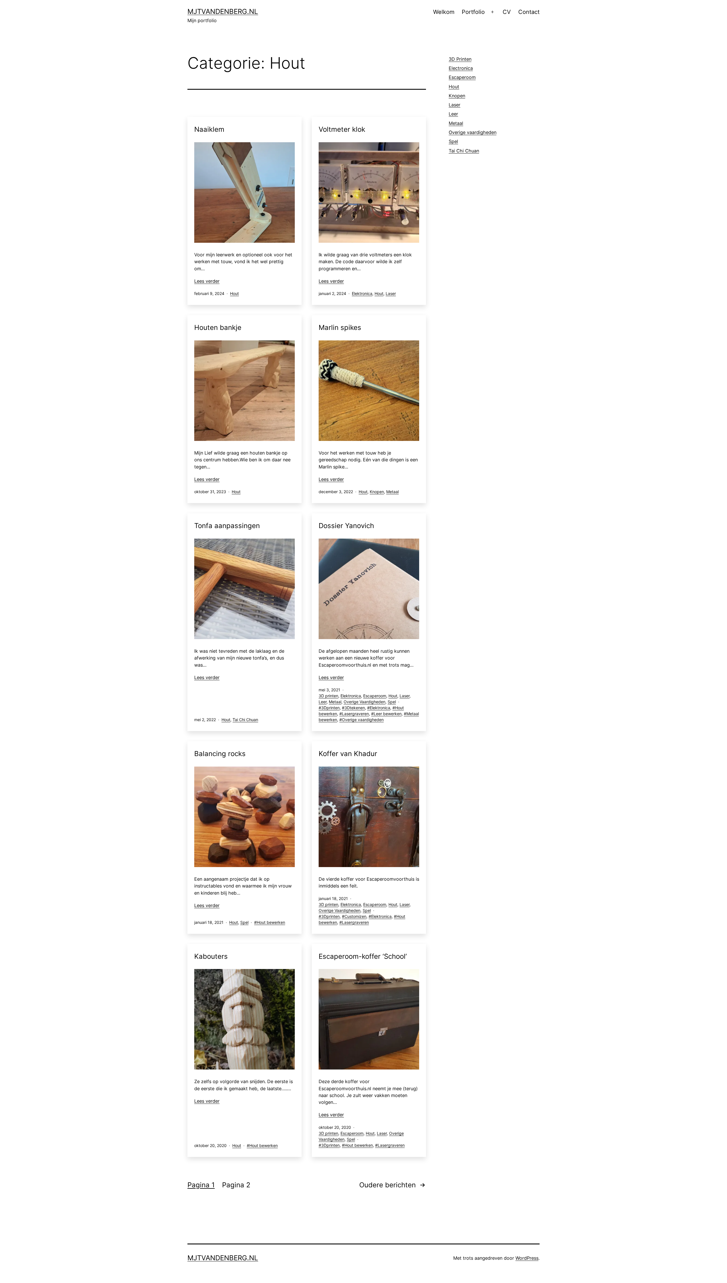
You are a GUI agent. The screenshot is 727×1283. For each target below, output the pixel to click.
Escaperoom (374, 695)
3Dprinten (330, 707)
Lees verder (207, 281)
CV (507, 12)
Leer (323, 701)
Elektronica (362, 293)
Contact (529, 12)
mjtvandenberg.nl (222, 11)
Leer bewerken (388, 713)
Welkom (443, 12)
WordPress (526, 1258)
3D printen (328, 695)
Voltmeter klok (342, 129)
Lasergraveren (355, 713)
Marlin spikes (340, 327)
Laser (391, 293)
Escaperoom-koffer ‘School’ (363, 956)
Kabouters (211, 956)
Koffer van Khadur (348, 754)
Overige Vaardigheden (364, 701)
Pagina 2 (236, 1185)
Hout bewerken (271, 922)
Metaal (392, 491)
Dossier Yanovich (346, 526)
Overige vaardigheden (363, 719)
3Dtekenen (354, 707)
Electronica (461, 68)
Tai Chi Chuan (245, 719)
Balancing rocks (220, 754)
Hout (234, 293)
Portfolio (473, 12)
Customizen (355, 916)
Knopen (377, 491)
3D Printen (460, 59)
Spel (392, 701)
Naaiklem (209, 129)
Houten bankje (217, 327)
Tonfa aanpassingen (227, 526)
